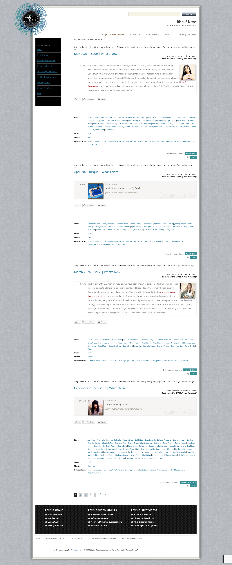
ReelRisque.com (172, 141)
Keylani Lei (98, 452)
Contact (169, 35)
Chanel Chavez (135, 224)
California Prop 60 (142, 514)
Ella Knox (151, 120)
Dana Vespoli (168, 443)
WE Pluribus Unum (45, 77)
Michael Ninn (129, 343)
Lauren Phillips (157, 452)
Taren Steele (190, 346)
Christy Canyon (146, 443)
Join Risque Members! (188, 35)
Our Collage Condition (47, 71)
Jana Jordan (185, 446)
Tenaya (147, 230)
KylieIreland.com (158, 141)
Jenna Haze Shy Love (114, 449)
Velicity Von (169, 230)
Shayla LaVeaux (171, 127)
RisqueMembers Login (113, 35)
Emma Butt (122, 446)
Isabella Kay (174, 446)
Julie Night (140, 449)
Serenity (137, 346)
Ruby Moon (102, 346)
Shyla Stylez (183, 455)
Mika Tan (163, 123)
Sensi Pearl (158, 127)
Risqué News (187, 22)
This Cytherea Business (144, 522)
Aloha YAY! (53, 522)
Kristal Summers (123, 227)
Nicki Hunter (158, 343)
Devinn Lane (133, 340)
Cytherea (123, 120)
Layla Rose (133, 123)
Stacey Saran (184, 127)
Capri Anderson (122, 224)
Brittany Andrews (164, 440)
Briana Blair (151, 117)
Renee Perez (135, 455)
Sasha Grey (100, 230)
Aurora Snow (128, 440)
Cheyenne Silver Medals (102, 514)
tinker (193, 157)
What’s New (135, 35)
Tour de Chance (44, 55)
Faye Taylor (171, 120)
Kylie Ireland (122, 123)
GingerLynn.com (144, 141)
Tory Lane (151, 458)
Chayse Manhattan (165, 117)
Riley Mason (188, 227)
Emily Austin (111, 446)
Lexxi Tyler (147, 227)
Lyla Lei (168, 452)
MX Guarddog (75, 550)
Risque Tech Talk (44, 88)
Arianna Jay (101, 440)
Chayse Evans (133, 443)
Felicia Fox (143, 446)
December (92, 466)
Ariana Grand (119, 117)
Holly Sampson (162, 446)
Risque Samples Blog (55, 538)
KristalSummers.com (160, 241)
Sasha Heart (137, 127)
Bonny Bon (141, 117)
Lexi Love (143, 123)
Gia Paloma (181, 120)
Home (39, 49)
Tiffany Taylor (157, 230)
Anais (90, 340)
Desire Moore (180, 443)
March (90, 357)
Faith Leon (144, 340)
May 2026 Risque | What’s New (95, 54)
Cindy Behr (100, 120)
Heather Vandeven (163, 340)
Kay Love (111, 227)
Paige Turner (109, 455)
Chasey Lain (148, 224)
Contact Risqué (77, 538)
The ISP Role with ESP (144, 518)
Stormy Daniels (100, 458)
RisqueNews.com (187, 141)
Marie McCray (116, 343)
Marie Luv (157, 227)
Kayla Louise (180, 449)
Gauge (151, 446)
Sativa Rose (148, 127)
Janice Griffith (98, 123)
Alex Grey (91, 440)
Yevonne (160, 458)
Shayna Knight (171, 455)
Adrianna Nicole (94, 224)
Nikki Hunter (184, 123)
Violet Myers (110, 129)
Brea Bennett (150, 440)
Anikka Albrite (106, 117)
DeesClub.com (130, 141)
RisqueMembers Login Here (133, 538)
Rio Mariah (146, 455)
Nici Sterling (146, 343)
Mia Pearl (166, 227)
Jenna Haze (100, 449)
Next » (102, 494)
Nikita (167, 343)
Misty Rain (173, 123)
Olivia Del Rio (177, 227)
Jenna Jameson (180, 224)
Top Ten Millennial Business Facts (106, 522)
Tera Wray (141, 458)
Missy (138, 343)
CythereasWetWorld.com (114, 141)
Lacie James (145, 452)
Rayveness (99, 127)
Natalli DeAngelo (179, 452)
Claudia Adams (112, 120)
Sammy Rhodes (124, 127)
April (89, 237)
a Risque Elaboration (46, 60)
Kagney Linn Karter (153, 449)
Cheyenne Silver (181, 117)
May (89, 137)
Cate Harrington (94, 443)
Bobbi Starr (130, 117)
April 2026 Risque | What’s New (96, 172)
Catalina (190, 440)
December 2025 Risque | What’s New (99, 388)
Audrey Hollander (114, 440)
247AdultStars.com (95, 141)
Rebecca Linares (122, 455)
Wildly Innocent (55, 525)
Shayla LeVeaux (163, 346)
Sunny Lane (125, 230)
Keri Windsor (111, 123)
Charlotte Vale (120, 443)
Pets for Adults (55, 514)
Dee (129, 120)
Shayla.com (92, 144)
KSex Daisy (123, 452)
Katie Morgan (168, 449)
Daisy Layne (117, 340)
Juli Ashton (189, 340)
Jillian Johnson (100, 227)
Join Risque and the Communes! (102, 538)
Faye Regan (132, 446)
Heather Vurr (178, 340)
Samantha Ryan (115, 346)
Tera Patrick (131, 458)
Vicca (90, 349)
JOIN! (39, 93)
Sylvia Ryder (112, 458)
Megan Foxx (153, 123)
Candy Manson (108, 224)
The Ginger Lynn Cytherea (146, 525)
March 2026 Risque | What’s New (97, 272)
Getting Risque (43, 82)
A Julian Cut (53, 518)
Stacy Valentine (177, 346)
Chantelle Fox (107, 443)
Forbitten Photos (99, 525)
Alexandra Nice (93, 117)
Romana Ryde (158, 455)
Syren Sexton (98, 129)
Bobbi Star (139, 440)
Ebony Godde (99, 446)
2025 (89, 462)
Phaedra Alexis (189, 343)
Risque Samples (152, 35)
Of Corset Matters (99, 518)
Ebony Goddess (139, 120)
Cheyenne (98, 340)
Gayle (152, 340)
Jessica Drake (129, 449)
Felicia (170, 224)
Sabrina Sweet (110, 127)
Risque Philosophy (45, 66)
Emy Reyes (160, 120)
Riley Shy (91, 230)
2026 (89, 133)
